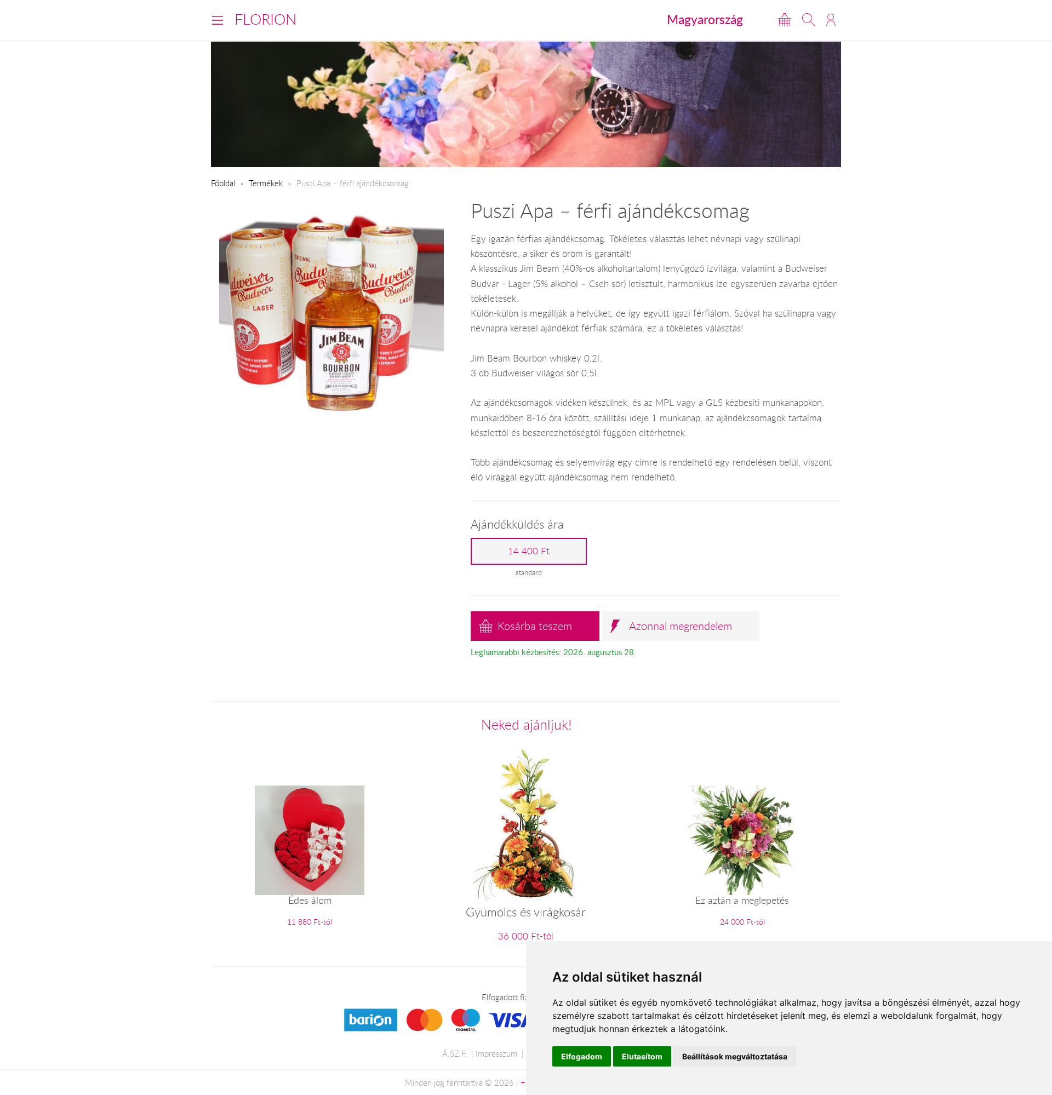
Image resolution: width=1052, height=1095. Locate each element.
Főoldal (223, 182)
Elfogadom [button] (581, 1056)
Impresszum (496, 1053)
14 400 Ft (529, 551)
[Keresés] (808, 19)
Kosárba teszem (535, 625)
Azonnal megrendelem (680, 625)
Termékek (266, 182)
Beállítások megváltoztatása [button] (734, 1056)
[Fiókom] (831, 19)
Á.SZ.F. (454, 1053)
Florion (265, 19)
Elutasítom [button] (642, 1056)
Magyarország (705, 19)
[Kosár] (784, 19)
